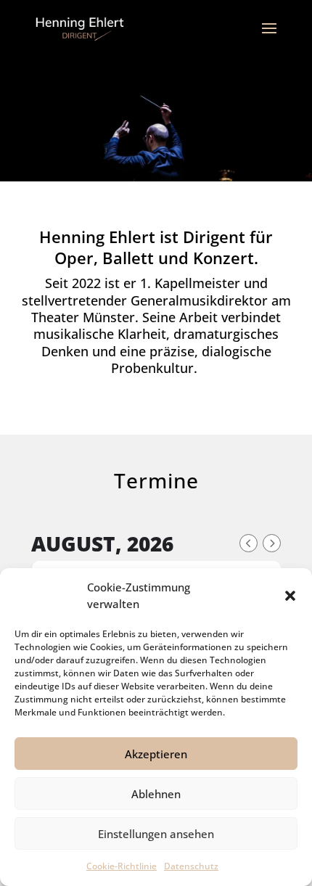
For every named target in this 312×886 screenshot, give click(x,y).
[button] (290, 595)
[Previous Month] (248, 543)
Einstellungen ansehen (156, 833)
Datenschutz (191, 866)
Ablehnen (156, 794)
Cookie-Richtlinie (121, 866)
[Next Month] (272, 543)
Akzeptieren (156, 754)
